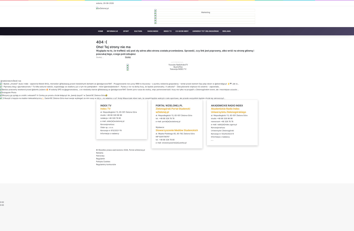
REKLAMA (226, 31)
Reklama (99, 153)
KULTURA (138, 31)
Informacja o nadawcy (109, 133)
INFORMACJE (112, 31)
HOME (100, 31)
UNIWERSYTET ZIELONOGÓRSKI (205, 31)
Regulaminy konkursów (106, 164)
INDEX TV (168, 31)
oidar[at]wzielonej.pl (115, 121)
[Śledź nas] (0, 81)
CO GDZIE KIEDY (182, 31)
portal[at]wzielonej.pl (171, 121)
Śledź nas (17, 81)
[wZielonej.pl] (102, 8)
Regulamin (100, 159)
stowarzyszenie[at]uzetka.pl (174, 143)
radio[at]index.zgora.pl (227, 124)
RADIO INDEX (153, 31)
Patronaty (100, 156)
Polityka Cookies (103, 161)
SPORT (126, 31)
